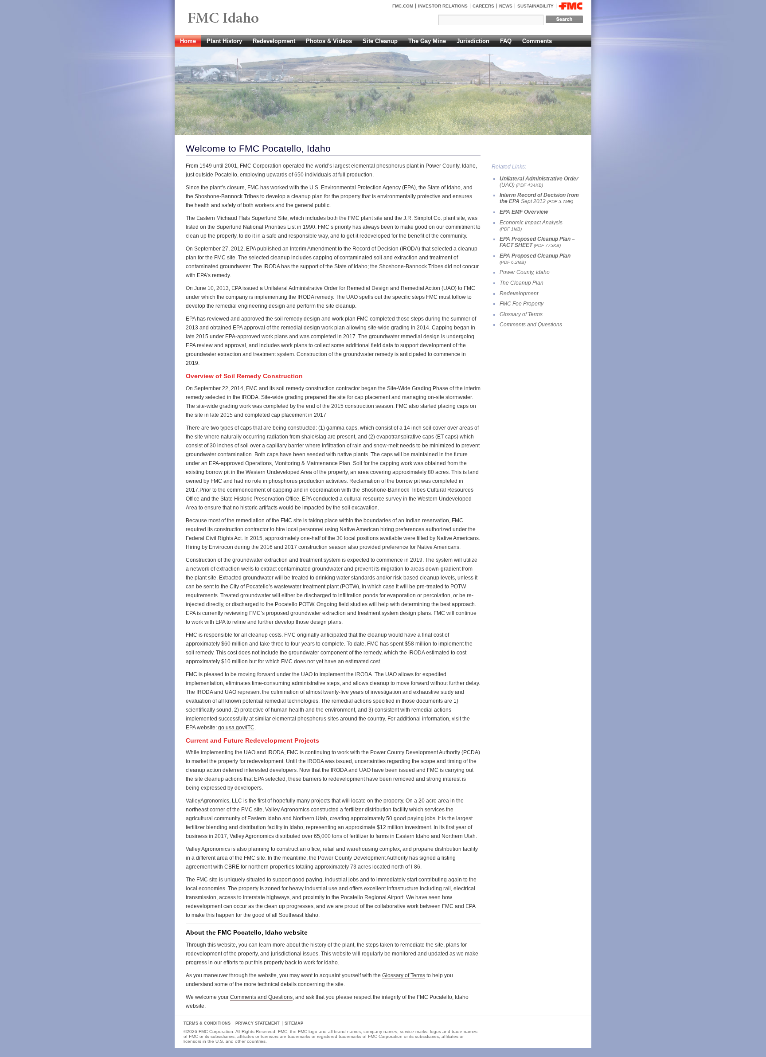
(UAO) (539, 182)
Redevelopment (274, 41)
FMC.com (402, 6)
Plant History (224, 41)
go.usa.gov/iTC (236, 727)
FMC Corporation (570, 6)
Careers (483, 6)
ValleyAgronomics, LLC (214, 801)
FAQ (506, 41)
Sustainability (535, 6)
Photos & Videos (329, 41)
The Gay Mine (427, 41)
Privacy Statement (257, 1023)
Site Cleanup (380, 41)
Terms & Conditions (207, 1023)
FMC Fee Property (521, 304)
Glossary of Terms (403, 975)
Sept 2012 (539, 198)
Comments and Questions (261, 997)
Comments (537, 41)
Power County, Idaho (525, 272)
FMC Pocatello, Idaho (244, 19)
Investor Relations (443, 6)
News (505, 6)
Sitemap (294, 1023)
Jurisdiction (473, 41)
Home (188, 41)
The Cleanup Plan (521, 283)
